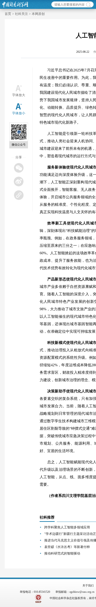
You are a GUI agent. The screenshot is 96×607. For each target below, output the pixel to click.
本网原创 (38, 14)
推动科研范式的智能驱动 (62, 553)
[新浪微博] (18, 181)
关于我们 (88, 585)
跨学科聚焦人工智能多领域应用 (67, 527)
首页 (8, 14)
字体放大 (18, 95)
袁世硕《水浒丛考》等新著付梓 (67, 547)
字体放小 (18, 113)
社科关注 (21, 14)
